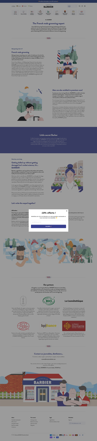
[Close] (66, 211)
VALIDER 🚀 (48, 226)
